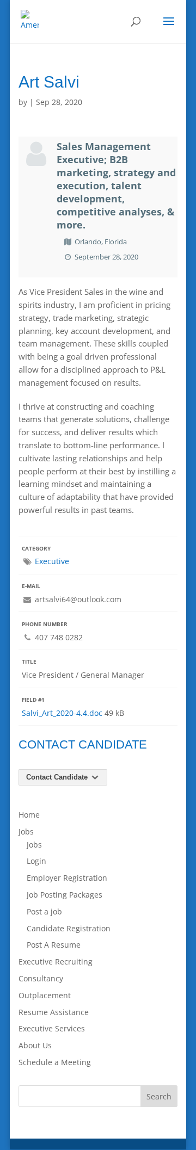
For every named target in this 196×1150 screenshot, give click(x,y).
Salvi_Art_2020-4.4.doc (62, 713)
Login (36, 861)
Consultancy (41, 978)
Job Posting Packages (64, 894)
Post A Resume (54, 944)
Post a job (44, 911)
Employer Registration (67, 878)
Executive (52, 561)
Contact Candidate (58, 777)
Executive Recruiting (56, 961)
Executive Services (52, 1028)
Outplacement (45, 995)
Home (29, 814)
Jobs (26, 831)
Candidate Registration (69, 928)
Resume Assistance (54, 1012)
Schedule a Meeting (55, 1062)
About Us (35, 1045)
